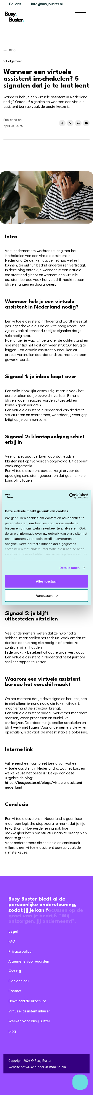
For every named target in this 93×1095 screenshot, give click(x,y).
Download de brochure (27, 1001)
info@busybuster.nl (47, 4)
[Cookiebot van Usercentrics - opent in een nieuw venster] (69, 496)
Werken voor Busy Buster (29, 1021)
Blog (12, 1031)
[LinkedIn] (78, 123)
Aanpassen (44, 595)
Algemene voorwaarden (28, 961)
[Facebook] (62, 123)
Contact (14, 991)
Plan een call (18, 981)
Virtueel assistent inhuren (29, 1011)
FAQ (11, 941)
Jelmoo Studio (55, 1067)
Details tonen (69, 567)
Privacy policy (20, 951)
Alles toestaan (46, 581)
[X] (70, 123)
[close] (80, 13)
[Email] (86, 123)
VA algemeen (12, 61)
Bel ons (15, 4)
